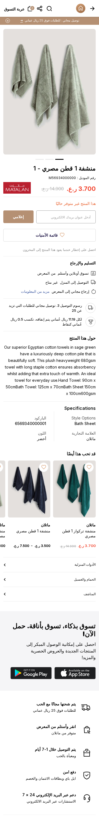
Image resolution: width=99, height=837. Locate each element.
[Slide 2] (49, 159)
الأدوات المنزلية (85, 564)
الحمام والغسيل (85, 579)
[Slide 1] (59, 159)
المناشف (90, 594)
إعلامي (18, 216)
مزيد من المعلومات (35, 291)
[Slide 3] (39, 159)
